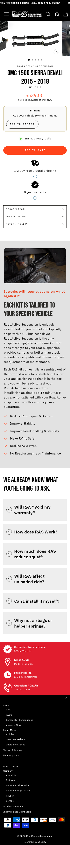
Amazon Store (14, 725)
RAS (8, 709)
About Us (11, 775)
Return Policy (17, 223)
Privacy (10, 795)
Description (15, 209)
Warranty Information (18, 785)
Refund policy (11, 755)
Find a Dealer (10, 766)
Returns (10, 780)
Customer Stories (15, 744)
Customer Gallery (15, 739)
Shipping (22, 99)
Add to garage (22, 124)
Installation (16, 216)
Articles (10, 734)
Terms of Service (12, 750)
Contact (10, 800)
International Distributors (17, 811)
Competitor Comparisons (19, 719)
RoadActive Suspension (35, 66)
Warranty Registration (18, 790)
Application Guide (13, 806)
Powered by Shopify (35, 841)
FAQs (9, 714)
